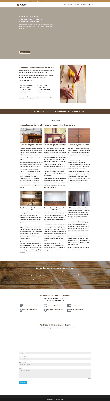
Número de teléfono (22, 362)
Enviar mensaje (23, 382)
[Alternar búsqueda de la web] (92, 4)
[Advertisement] (36, 41)
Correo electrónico (23, 356)
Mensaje (20, 368)
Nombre (21, 351)
